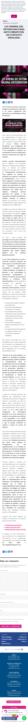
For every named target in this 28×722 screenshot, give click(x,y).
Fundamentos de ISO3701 (13, 525)
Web (1, 610)
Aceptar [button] (14, 16)
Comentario (4, 570)
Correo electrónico (7, 602)
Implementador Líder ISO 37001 (15, 529)
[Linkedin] (9, 102)
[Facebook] (3, 102)
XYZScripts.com (20, 721)
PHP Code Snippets (8, 721)
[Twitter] (6, 102)
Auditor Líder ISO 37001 (12, 527)
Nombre (3, 594)
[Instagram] (11, 102)
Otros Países (14, 707)
